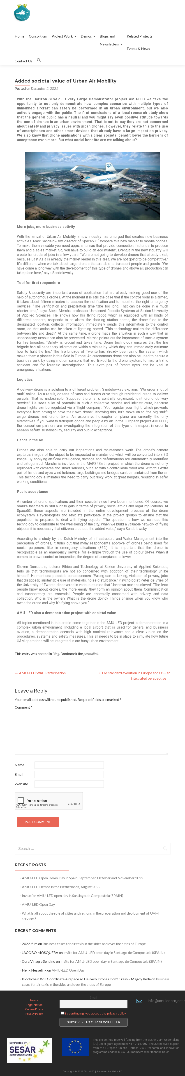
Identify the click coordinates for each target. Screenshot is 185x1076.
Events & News (138, 48)
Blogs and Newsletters (109, 40)
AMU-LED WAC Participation (40, 673)
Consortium (38, 36)
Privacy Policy (34, 1013)
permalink (90, 653)
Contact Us (23, 61)
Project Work (62, 36)
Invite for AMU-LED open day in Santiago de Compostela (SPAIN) (72, 895)
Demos (86, 36)
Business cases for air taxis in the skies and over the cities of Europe (94, 943)
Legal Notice (34, 1005)
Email (19, 774)
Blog (56, 653)
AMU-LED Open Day (38, 904)
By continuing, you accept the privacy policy (95, 1013)
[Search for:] (92, 848)
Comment (23, 707)
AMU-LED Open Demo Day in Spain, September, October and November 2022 (82, 878)
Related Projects (140, 36)
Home (19, 36)
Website (21, 784)
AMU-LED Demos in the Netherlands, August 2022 (61, 886)
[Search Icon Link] (39, 61)
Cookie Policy (34, 1009)
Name (19, 765)
